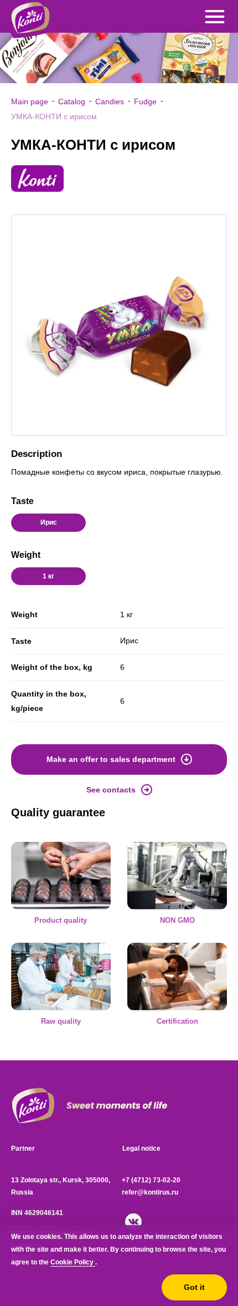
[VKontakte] (133, 1221)
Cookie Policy (72, 1262)
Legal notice (141, 1148)
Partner (23, 1148)
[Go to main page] (33, 1106)
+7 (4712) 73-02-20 (151, 1180)
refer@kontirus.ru (150, 1192)
